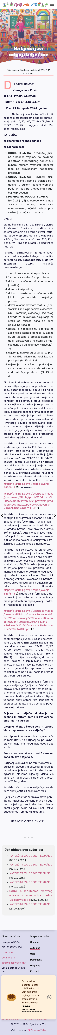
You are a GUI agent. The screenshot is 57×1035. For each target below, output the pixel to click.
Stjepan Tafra (38, 1030)
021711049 (7, 952)
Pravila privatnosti (28, 1008)
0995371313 (8, 957)
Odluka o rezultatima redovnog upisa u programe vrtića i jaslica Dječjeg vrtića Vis (30, 895)
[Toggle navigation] (52, 4)
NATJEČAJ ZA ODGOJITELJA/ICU (30, 855)
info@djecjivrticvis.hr (14, 962)
